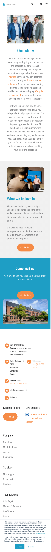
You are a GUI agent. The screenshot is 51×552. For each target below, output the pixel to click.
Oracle (6, 516)
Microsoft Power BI (12, 506)
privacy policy (40, 533)
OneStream (8, 511)
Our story (7, 442)
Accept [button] (19, 547)
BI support (8, 479)
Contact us (25, 247)
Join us (6, 452)
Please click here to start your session (36, 418)
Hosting (7, 484)
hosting (12, 76)
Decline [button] (31, 547)
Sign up (10, 416)
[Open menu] (46, 4)
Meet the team (10, 447)
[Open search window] (41, 4)
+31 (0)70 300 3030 (18, 383)
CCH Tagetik (9, 501)
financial (31, 80)
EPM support (9, 474)
